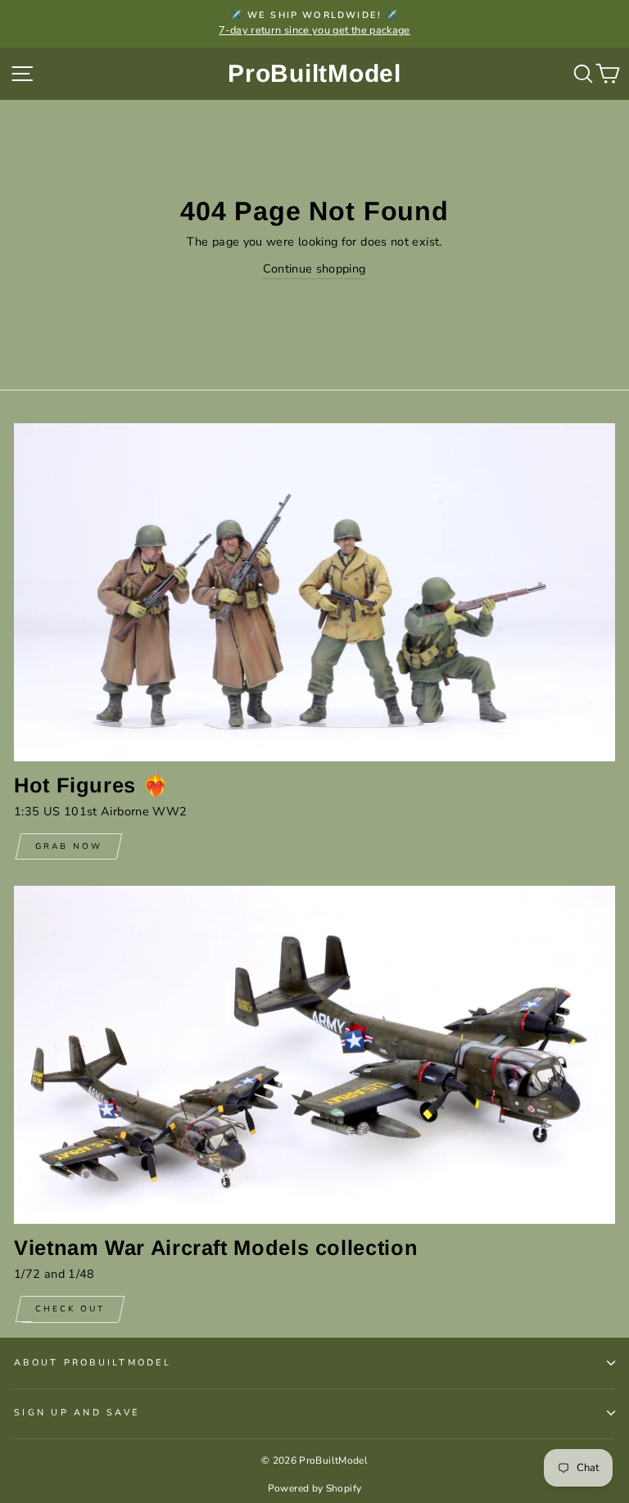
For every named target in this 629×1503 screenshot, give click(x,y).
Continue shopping (314, 268)
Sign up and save (76, 1412)
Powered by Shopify (315, 1488)
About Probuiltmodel (92, 1362)
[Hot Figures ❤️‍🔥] (314, 592)
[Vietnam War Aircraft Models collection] (314, 1055)
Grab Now (68, 846)
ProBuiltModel (314, 73)
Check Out (70, 1309)
